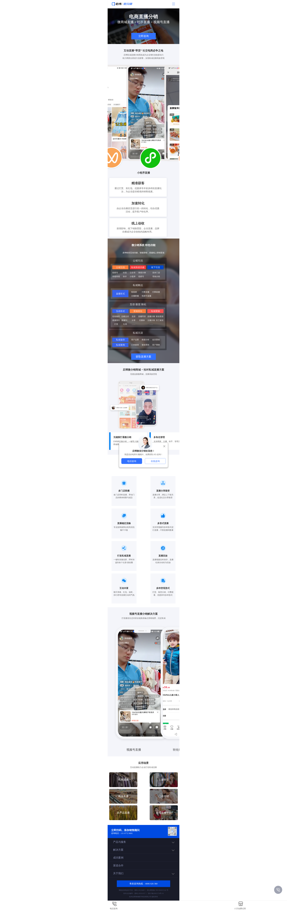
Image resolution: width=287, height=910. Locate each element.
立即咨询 (143, 36)
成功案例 (118, 857)
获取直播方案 (143, 356)
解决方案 (118, 849)
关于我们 (118, 873)
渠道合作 (118, 865)
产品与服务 (119, 841)
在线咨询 (155, 461)
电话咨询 (131, 461)
